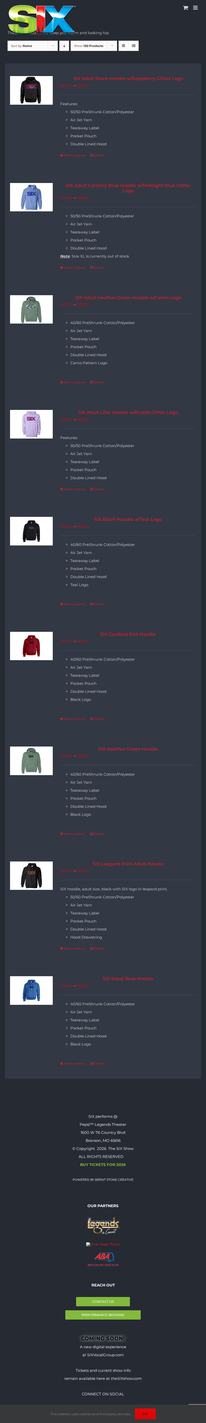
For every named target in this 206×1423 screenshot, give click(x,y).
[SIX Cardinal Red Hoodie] (31, 646)
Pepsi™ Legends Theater (103, 1124)
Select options (74, 155)
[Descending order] (64, 46)
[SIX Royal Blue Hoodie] (31, 990)
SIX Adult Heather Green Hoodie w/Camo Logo (128, 297)
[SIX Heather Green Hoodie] (31, 761)
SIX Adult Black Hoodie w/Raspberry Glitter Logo (128, 78)
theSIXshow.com (126, 1378)
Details (99, 155)
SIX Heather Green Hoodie (128, 749)
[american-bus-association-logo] (103, 1254)
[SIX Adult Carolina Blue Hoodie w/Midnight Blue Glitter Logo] (31, 197)
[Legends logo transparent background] (103, 1215)
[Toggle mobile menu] (195, 7)
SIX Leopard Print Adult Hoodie (128, 864)
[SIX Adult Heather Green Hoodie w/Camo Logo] (31, 309)
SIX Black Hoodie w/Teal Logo (128, 519)
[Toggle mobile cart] (185, 7)
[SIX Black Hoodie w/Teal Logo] (31, 531)
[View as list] (133, 46)
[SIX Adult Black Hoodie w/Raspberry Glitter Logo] (31, 90)
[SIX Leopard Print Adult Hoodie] (31, 875)
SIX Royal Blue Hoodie (128, 978)
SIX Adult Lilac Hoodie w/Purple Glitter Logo (128, 412)
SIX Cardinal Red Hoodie (128, 634)
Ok (145, 1414)
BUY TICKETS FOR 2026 (103, 1164)
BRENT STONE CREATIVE (113, 1180)
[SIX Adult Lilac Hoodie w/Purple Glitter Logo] (31, 424)
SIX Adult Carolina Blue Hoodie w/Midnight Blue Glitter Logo (128, 188)
